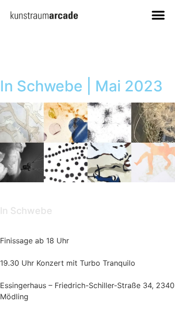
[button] (157, 15)
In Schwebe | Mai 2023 (81, 86)
